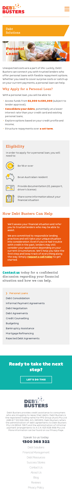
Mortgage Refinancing (19, 333)
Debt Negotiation (16, 308)
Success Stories (36, 462)
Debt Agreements (17, 313)
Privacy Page (56, 430)
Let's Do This (36, 379)
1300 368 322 (36, 441)
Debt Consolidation (18, 298)
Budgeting (12, 323)
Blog (36, 477)
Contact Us (35, 467)
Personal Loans (18, 293)
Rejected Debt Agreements (22, 338)
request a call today (40, 256)
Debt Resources (36, 457)
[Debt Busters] (13, 8)
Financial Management (36, 452)
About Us (36, 472)
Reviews (36, 482)
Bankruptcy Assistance (20, 328)
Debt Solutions (36, 447)
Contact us (11, 273)
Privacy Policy (36, 487)
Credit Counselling (17, 318)
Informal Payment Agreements (25, 303)
